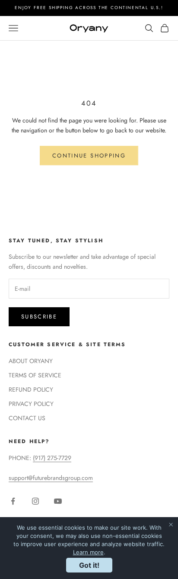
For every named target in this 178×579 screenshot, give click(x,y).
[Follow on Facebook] (13, 501)
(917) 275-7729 (52, 458)
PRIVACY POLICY (31, 403)
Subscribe (39, 316)
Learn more (88, 552)
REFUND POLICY (31, 389)
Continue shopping (89, 155)
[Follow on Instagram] (35, 501)
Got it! (89, 565)
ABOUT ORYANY (31, 361)
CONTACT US (27, 418)
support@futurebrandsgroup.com (51, 477)
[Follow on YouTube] (58, 501)
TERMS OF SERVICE (35, 375)
